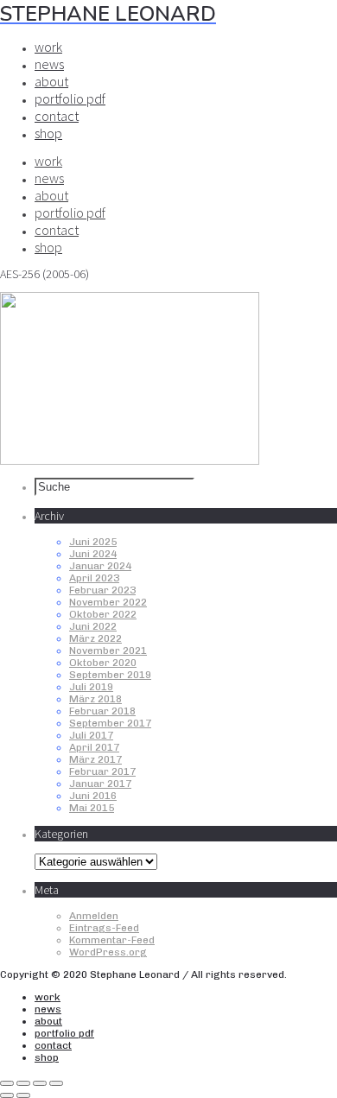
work (48, 46)
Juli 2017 (91, 735)
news (49, 64)
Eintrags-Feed (104, 928)
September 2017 (110, 723)
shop (48, 133)
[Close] (7, 1083)
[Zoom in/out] (56, 1083)
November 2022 (108, 602)
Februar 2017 (102, 771)
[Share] (23, 1083)
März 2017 (95, 759)
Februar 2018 (102, 711)
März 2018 (95, 699)
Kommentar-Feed (112, 940)
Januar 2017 (100, 783)
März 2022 (95, 638)
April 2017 (94, 747)
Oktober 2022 (103, 614)
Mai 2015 (91, 808)
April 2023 (94, 578)
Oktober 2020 (103, 663)
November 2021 (108, 650)
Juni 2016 (93, 796)
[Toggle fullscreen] (40, 1083)
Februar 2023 (102, 590)
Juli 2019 (91, 687)
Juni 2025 (93, 542)
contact (57, 115)
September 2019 (110, 675)
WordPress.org (108, 952)
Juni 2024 (93, 554)
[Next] (23, 1095)
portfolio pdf (70, 98)
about (51, 81)
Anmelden (93, 916)
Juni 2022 (93, 626)
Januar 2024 (100, 566)
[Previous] (7, 1095)
